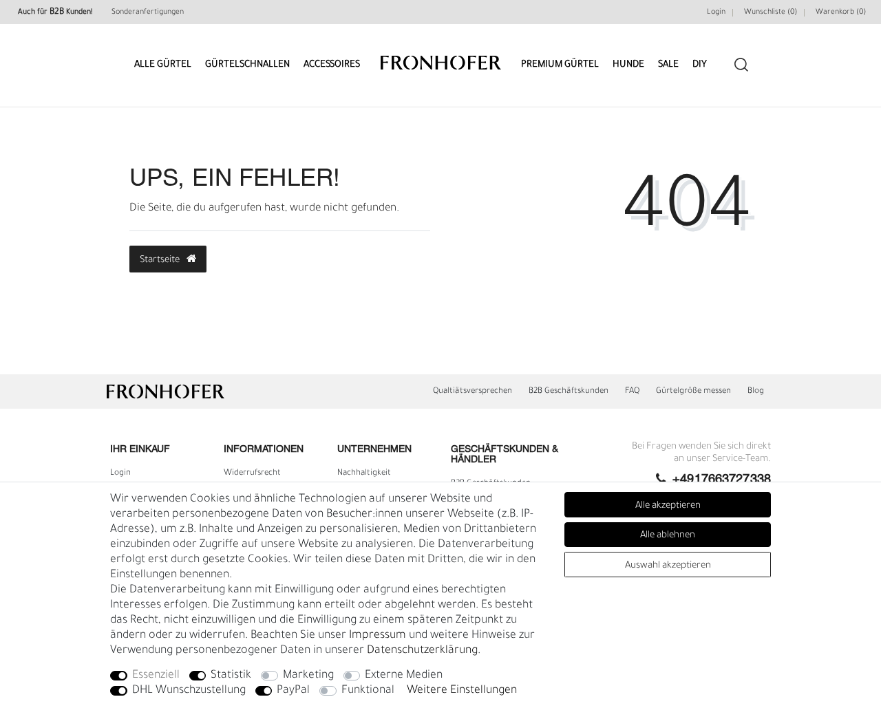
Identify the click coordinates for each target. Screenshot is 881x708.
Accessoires (332, 65)
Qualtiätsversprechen (472, 391)
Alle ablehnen (667, 535)
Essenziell (156, 675)
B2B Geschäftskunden (568, 391)
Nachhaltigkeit (364, 473)
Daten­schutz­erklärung (422, 651)
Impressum (377, 636)
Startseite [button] (161, 260)
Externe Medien (404, 675)
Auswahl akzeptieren (668, 566)
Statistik (231, 675)
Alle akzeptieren (668, 506)
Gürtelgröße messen (693, 391)
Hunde (628, 65)
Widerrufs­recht (252, 473)
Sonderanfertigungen (148, 12)
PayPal (293, 691)
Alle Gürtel (162, 65)
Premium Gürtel (560, 65)
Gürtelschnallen (247, 65)
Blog (755, 391)
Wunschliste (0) (770, 12)
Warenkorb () (841, 12)
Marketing (308, 675)
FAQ (632, 391)
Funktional (367, 691)
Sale (668, 65)
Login (716, 12)
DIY (699, 65)
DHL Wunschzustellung (189, 691)
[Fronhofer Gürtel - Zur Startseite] (441, 56)
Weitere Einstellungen (462, 691)
